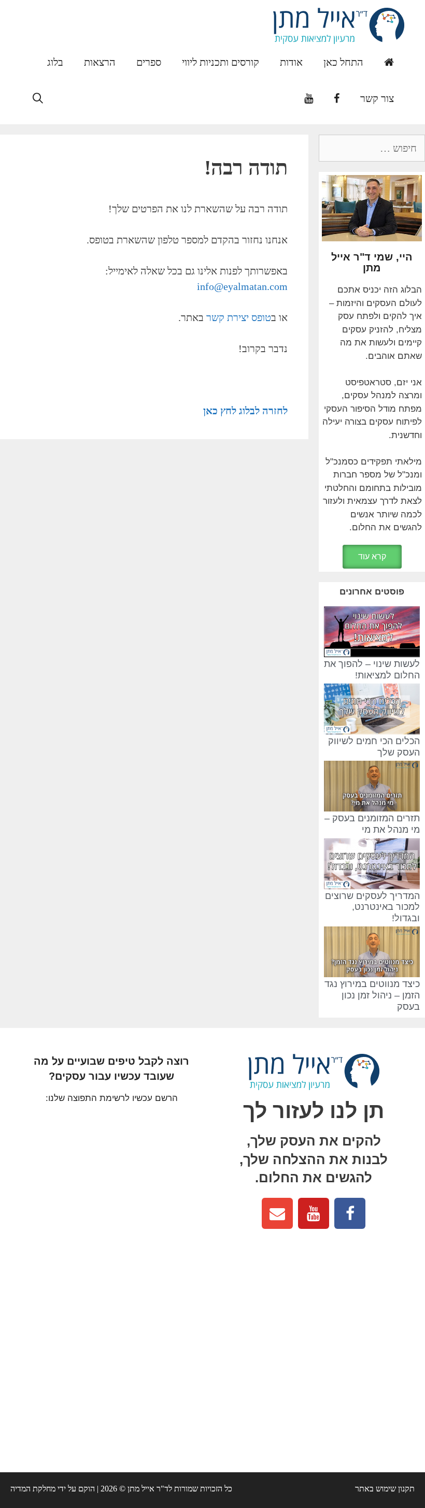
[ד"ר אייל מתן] (338, 25)
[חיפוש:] (372, 149)
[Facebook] (349, 1213)
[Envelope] (277, 1213)
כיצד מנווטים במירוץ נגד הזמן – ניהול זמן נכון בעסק (372, 995)
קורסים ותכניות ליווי (220, 62)
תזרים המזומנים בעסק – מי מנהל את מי (372, 824)
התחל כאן (343, 62)
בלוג (55, 62)
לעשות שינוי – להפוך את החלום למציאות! (372, 669)
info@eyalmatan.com (242, 286)
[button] (372, 557)
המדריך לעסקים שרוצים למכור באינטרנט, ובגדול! (372, 907)
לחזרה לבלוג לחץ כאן (245, 410)
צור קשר (377, 98)
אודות (291, 62)
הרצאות (100, 62)
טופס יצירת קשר (238, 317)
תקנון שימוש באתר (385, 1488)
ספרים (148, 62)
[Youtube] (313, 1213)
